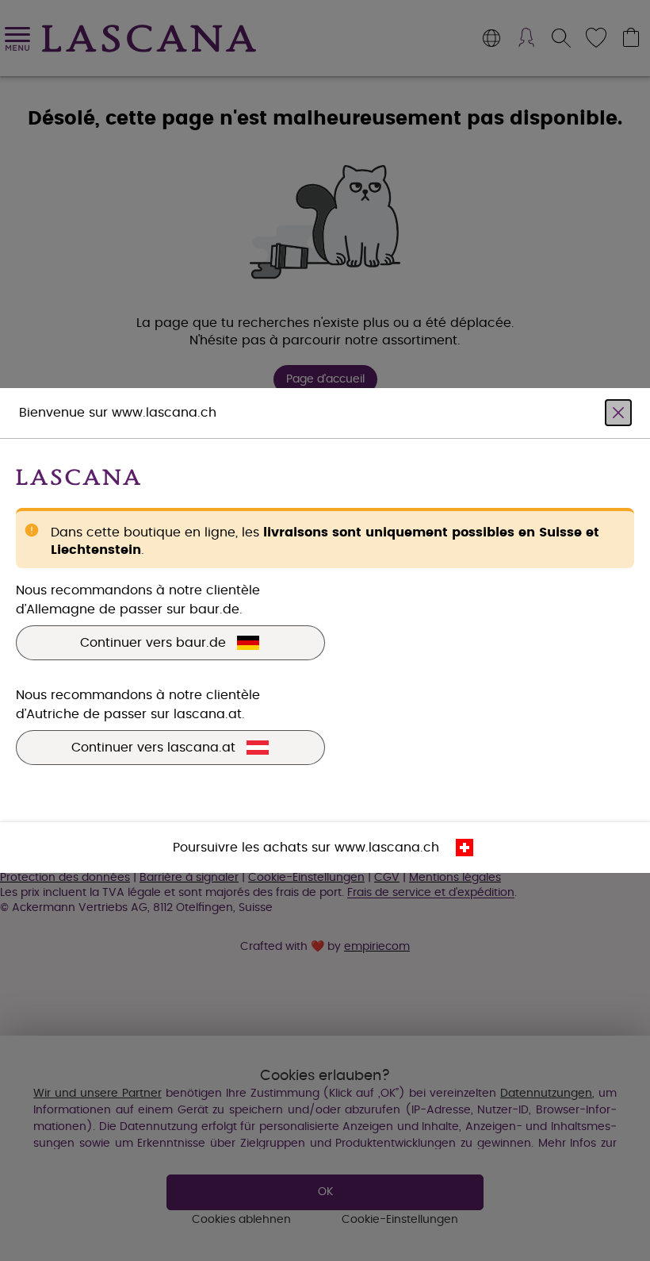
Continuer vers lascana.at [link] (153, 747)
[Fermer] (618, 412)
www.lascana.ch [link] (387, 847)
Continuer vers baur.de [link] (153, 642)
